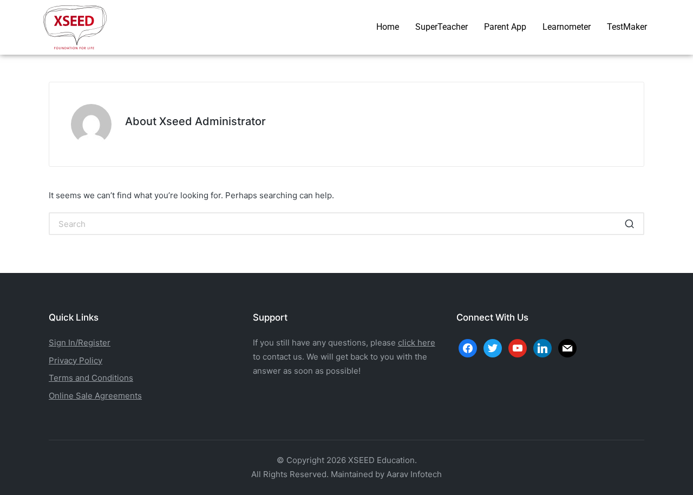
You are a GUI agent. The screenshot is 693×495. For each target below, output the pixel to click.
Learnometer (566, 27)
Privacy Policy (75, 360)
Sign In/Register (79, 342)
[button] (629, 223)
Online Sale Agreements (95, 395)
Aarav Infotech (414, 474)
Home (387, 27)
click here (416, 342)
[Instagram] (517, 347)
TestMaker (627, 27)
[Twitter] (492, 347)
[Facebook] (468, 347)
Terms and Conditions (91, 378)
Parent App (505, 27)
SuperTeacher (441, 27)
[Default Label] (542, 347)
